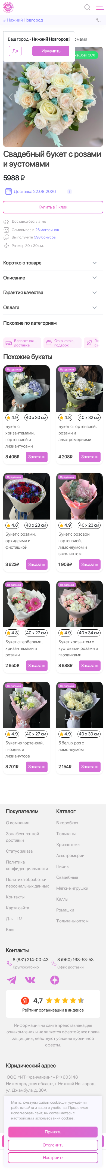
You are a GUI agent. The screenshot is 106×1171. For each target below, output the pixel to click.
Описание (14, 277)
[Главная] (8, 7)
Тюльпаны (66, 833)
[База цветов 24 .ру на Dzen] (54, 980)
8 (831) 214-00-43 (30, 959)
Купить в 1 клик (53, 207)
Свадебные (67, 877)
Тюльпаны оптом (72, 920)
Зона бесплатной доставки (22, 837)
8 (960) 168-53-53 (75, 959)
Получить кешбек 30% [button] (76, 55)
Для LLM (14, 918)
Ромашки (65, 910)
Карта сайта (17, 907)
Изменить (51, 50)
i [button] (69, 191)
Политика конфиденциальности (27, 865)
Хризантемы (68, 844)
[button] (44, 237)
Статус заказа (19, 851)
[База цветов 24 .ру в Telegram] (11, 980)
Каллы (62, 899)
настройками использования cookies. (43, 1118)
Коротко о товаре (22, 262)
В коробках (67, 822)
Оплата (11, 307)
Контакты (15, 897)
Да (15, 50)
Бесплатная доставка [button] (24, 343)
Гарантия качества (23, 292)
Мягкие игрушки (72, 888)
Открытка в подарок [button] (63, 343)
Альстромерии (70, 855)
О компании (18, 822)
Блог (10, 929)
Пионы (62, 866)
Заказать (36, 456)
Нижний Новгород (25, 20)
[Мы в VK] (30, 980)
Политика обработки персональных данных (27, 883)
